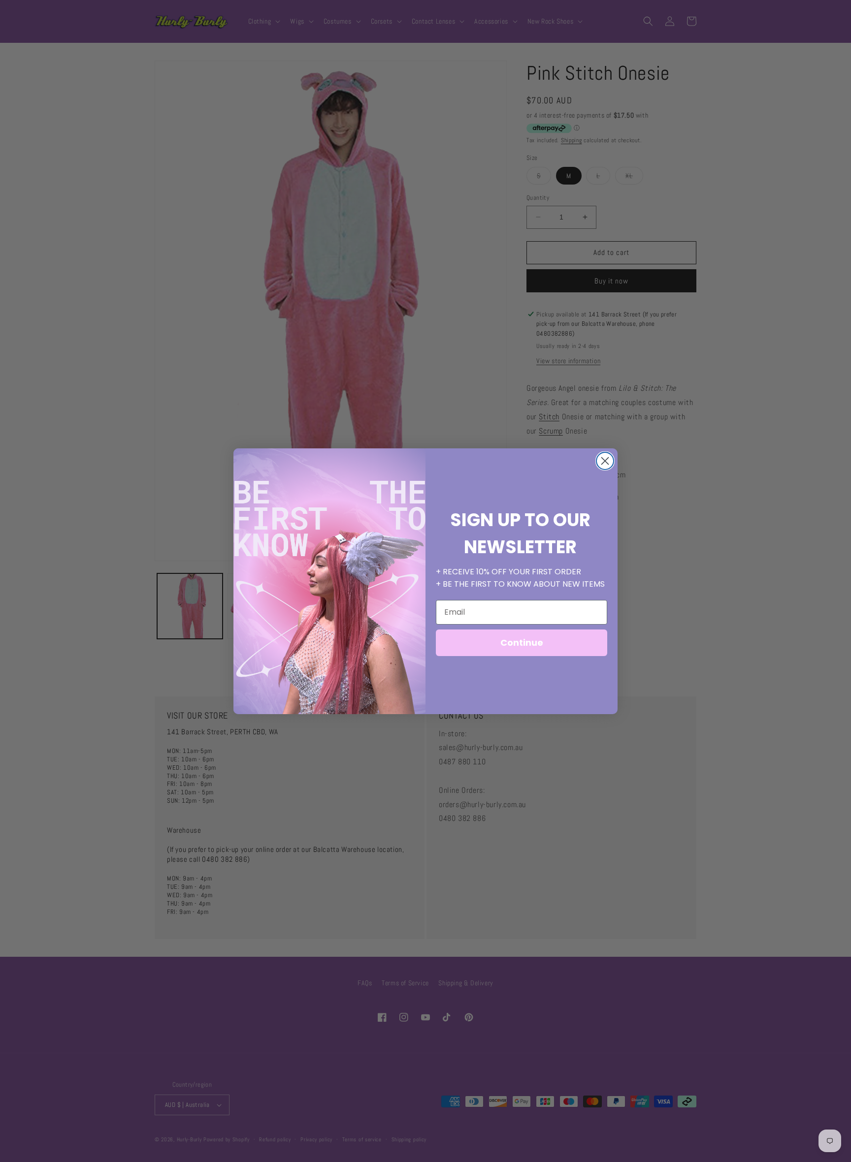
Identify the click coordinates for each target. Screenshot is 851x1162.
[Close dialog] (605, 461)
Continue (521, 642)
